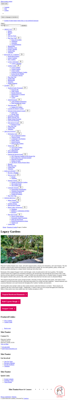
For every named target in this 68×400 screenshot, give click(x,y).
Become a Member (13, 173)
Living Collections (13, 62)
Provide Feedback (9, 364)
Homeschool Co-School (18, 94)
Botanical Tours (15, 124)
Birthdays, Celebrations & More (20, 211)
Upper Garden (15, 70)
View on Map (4, 344)
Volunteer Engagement (17, 191)
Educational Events (13, 123)
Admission (14, 41)
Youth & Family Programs (15, 88)
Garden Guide (12, 66)
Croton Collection (16, 63)
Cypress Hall (15, 202)
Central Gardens (15, 69)
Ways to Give (11, 175)
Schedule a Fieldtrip (13, 116)
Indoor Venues (12, 200)
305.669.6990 (6, 347)
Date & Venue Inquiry (17, 216)
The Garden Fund (16, 184)
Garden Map (11, 51)
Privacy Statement (6, 397)
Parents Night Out (16, 93)
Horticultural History (13, 56)
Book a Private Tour (13, 117)
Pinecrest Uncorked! (17, 159)
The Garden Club (16, 185)
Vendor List (14, 222)
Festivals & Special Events (15, 154)
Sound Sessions (15, 142)
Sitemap (14, 397)
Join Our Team (12, 36)
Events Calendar (12, 49)
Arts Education (12, 105)
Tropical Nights (15, 137)
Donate (13, 177)
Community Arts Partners (18, 139)
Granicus (26, 398)
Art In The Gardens (16, 147)
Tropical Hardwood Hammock (13, 294)
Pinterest (49, 389)
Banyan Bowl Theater (14, 205)
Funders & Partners (16, 194)
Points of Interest (12, 83)
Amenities (14, 43)
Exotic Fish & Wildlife (17, 74)
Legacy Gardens (12, 58)
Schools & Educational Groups (16, 111)
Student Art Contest (16, 107)
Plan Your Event (12, 214)
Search (3, 25)
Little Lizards (15, 91)
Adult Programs (12, 100)
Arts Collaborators (13, 150)
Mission (10, 32)
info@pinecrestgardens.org (9, 348)
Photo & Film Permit (17, 219)
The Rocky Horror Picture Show (20, 162)
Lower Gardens (15, 67)
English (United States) (21, 13)
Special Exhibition (13, 152)
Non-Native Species (17, 75)
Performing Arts (12, 134)
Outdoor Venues (12, 203)
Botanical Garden (11, 54)
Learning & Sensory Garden (19, 72)
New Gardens (12, 59)
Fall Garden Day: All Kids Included (21, 158)
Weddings (14, 209)
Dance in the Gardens (17, 143)
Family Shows (15, 140)
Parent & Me (15, 89)
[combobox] (10, 17)
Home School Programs (14, 119)
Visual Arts (11, 145)
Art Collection (15, 149)
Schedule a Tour (12, 47)
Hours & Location (16, 40)
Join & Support (9, 171)
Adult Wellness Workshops (18, 101)
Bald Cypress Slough (9, 301)
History (10, 31)
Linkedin (46, 389)
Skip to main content (6, 1)
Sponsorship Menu (16, 192)
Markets (10, 164)
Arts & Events (9, 131)
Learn (6, 85)
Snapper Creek (7, 308)
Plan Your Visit (12, 38)
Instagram (38, 389)
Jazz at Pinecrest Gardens (18, 135)
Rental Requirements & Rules (19, 221)
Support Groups (12, 180)
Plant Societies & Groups (18, 103)
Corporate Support (13, 187)
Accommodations (16, 44)
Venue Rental (9, 198)
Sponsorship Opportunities (18, 189)
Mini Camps (14, 96)
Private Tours (15, 114)
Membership (11, 46)
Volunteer (10, 52)
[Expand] (14, 29)
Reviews (13, 212)
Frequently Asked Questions (19, 218)
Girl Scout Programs (13, 120)
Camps (13, 97)
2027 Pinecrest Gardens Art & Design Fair (23, 156)
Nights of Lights (15, 161)
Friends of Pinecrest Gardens (19, 182)
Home (4, 227)
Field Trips (14, 112)
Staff (9, 34)
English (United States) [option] (21, 20)
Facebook (42, 389)
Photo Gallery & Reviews (15, 207)
